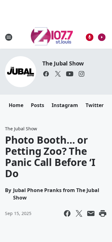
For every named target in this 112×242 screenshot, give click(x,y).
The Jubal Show (63, 63)
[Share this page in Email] (90, 213)
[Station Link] (52, 37)
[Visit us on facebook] (46, 74)
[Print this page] (102, 213)
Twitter (95, 105)
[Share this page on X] (79, 213)
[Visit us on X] (58, 74)
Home (16, 105)
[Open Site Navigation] (8, 37)
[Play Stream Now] (101, 37)
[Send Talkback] (89, 37)
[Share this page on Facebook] (67, 213)
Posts (37, 105)
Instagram (65, 105)
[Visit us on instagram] (81, 74)
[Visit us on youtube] (69, 74)
